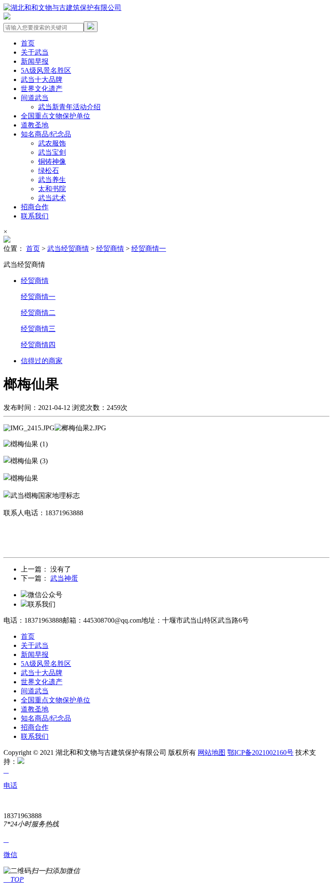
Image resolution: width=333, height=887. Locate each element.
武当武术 (52, 197)
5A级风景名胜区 (46, 70)
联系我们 (35, 216)
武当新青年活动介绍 (69, 106)
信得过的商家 (41, 360)
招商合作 (35, 207)
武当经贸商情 (68, 248)
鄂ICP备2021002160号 (260, 752)
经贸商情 (110, 248)
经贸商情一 (148, 248)
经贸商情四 (38, 344)
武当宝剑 (52, 152)
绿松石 (48, 170)
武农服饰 (52, 143)
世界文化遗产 (41, 88)
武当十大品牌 (41, 79)
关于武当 (35, 52)
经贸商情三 (38, 328)
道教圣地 (35, 125)
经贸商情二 (38, 312)
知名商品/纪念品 (46, 134)
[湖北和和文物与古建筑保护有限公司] (62, 7)
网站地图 (211, 752)
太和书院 (52, 188)
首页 (28, 43)
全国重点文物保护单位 (55, 116)
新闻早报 (35, 61)
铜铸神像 (52, 161)
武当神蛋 (64, 578)
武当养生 (52, 179)
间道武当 (35, 97)
